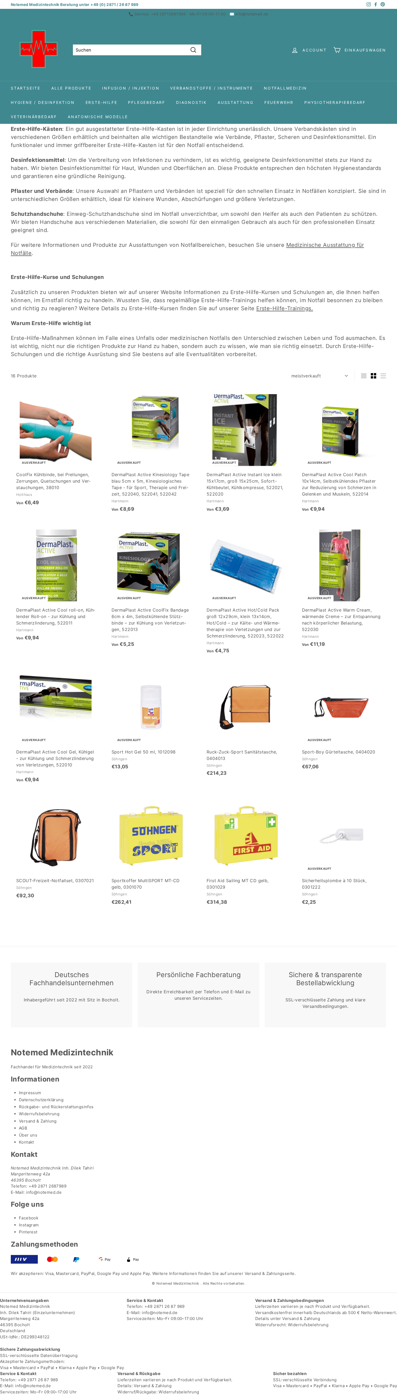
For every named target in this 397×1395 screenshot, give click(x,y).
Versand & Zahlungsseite (270, 1273)
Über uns (28, 1135)
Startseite (26, 88)
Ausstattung (236, 102)
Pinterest (28, 1231)
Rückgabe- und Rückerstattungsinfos (56, 1106)
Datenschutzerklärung (41, 1099)
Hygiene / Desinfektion (43, 102)
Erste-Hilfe (101, 102)
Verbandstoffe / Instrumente (211, 88)
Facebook (28, 1217)
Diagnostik (191, 102)
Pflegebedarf (146, 102)
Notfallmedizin (285, 88)
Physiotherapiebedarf (335, 102)
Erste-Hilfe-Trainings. (284, 308)
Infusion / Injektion (130, 88)
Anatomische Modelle (98, 116)
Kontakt (26, 1142)
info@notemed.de (251, 14)
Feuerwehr (279, 102)
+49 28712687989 (168, 14)
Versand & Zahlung (38, 1121)
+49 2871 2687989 (47, 1186)
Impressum (30, 1092)
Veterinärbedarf (34, 116)
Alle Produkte (71, 88)
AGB (23, 1128)
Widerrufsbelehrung (39, 1113)
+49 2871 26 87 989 (164, 1306)
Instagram (29, 1224)
